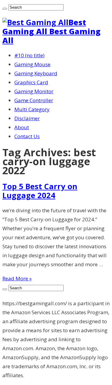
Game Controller (33, 100)
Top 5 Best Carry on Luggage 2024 (39, 190)
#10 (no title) (29, 55)
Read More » (17, 278)
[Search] (4, 9)
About (21, 127)
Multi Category (32, 109)
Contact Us (27, 136)
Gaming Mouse (32, 64)
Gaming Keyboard (35, 73)
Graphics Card (31, 82)
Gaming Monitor (33, 91)
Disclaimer (27, 118)
